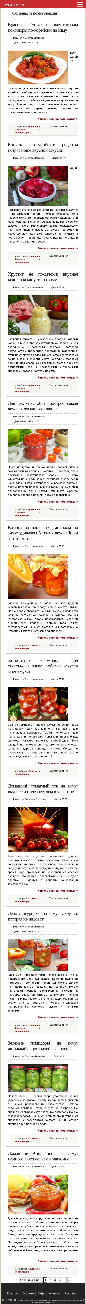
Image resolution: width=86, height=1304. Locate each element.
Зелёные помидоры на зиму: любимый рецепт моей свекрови (43, 1046)
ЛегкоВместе (47, 1302)
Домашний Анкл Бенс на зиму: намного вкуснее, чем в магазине (43, 1156)
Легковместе (15, 5)
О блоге (28, 1293)
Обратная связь (49, 1293)
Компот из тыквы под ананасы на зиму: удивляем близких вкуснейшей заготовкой (43, 532)
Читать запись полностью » (58, 118)
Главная (12, 1293)
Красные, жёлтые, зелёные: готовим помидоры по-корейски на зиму (43, 27)
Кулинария (34, 126)
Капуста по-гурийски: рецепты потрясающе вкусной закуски (43, 147)
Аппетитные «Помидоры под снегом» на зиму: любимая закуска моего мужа (43, 665)
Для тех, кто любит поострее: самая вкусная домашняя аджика (43, 406)
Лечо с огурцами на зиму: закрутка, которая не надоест (43, 916)
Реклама (71, 1293)
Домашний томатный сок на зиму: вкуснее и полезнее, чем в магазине (43, 788)
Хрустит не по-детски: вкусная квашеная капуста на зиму (43, 277)
